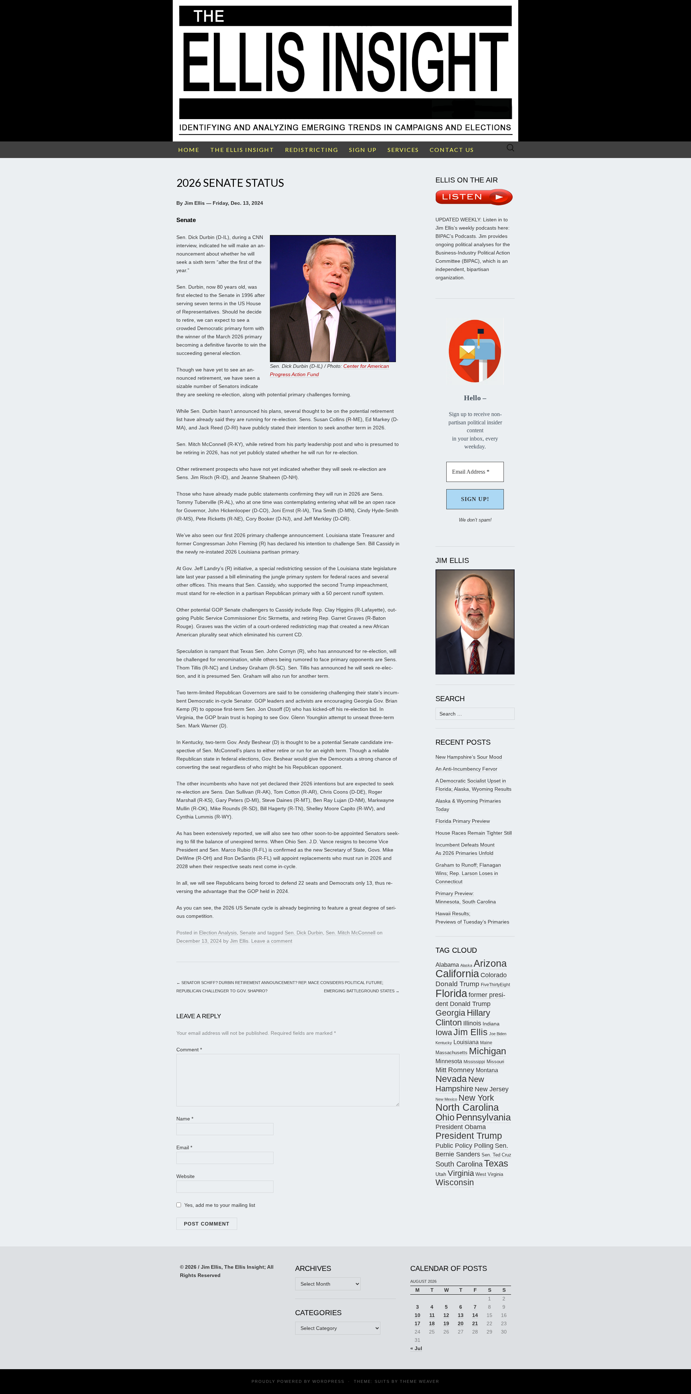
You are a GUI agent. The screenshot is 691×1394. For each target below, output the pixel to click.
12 (446, 1315)
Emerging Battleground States (361, 991)
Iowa (443, 1032)
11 (432, 1315)
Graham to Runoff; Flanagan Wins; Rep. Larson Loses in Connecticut (468, 873)
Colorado (493, 975)
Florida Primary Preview (462, 821)
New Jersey (492, 1089)
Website (185, 1176)
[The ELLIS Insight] (345, 70)
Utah (440, 1174)
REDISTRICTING (311, 149)
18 (432, 1323)
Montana (487, 1070)
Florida (451, 993)
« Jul (416, 1348)
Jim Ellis (239, 941)
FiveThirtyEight (495, 984)
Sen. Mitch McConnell (350, 932)
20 (461, 1323)
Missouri (495, 1061)
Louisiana (466, 1042)
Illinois (472, 1023)
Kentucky (443, 1043)
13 (461, 1315)
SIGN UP (363, 149)
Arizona (490, 963)
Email (184, 1147)
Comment (189, 1049)
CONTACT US (452, 149)
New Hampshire (459, 1084)
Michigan (487, 1051)
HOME (188, 149)
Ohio (445, 1117)
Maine (486, 1042)
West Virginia (489, 1174)
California (457, 973)
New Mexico (446, 1099)
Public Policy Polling (464, 1145)
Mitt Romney (454, 1070)
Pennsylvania (483, 1117)
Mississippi (474, 1061)
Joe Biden (497, 1034)
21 (475, 1323)
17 (417, 1323)
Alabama (447, 964)
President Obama (460, 1127)
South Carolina (459, 1164)
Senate (248, 932)
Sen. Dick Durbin (304, 932)
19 (446, 1323)
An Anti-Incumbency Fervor (466, 769)
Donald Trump (457, 984)
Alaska (466, 965)
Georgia (450, 1013)
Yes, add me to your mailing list (219, 1205)
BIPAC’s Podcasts (455, 236)
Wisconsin (454, 1182)
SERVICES (403, 149)
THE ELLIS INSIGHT (242, 149)
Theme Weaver (419, 1381)
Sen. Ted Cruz (496, 1155)
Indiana (491, 1024)
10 (417, 1315)
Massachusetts (451, 1052)
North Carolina (467, 1107)
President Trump (468, 1136)
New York (476, 1097)
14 (475, 1315)
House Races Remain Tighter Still (473, 833)
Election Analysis (218, 932)
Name (184, 1119)
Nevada (451, 1079)
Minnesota (448, 1061)
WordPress (328, 1381)
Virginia (461, 1173)
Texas (496, 1163)
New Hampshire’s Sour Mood (468, 757)
